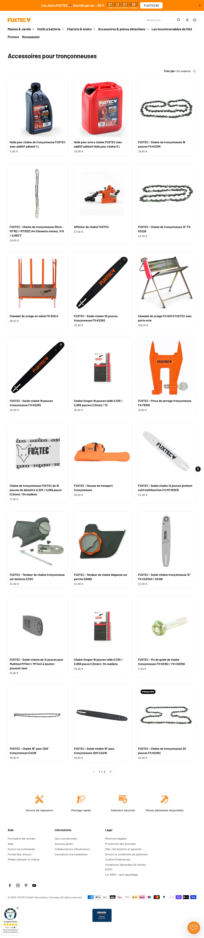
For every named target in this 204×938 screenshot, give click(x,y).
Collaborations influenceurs (72, 849)
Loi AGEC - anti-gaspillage (121, 874)
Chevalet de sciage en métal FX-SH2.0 (34, 316)
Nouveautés (31, 37)
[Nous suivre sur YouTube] (34, 885)
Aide (10, 843)
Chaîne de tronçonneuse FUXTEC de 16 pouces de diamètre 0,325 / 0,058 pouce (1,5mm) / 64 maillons (36, 490)
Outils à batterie (48, 29)
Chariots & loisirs (79, 29)
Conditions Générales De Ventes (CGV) (125, 867)
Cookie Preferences (117, 859)
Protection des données (120, 843)
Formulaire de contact (22, 838)
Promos (13, 37)
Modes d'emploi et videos (24, 859)
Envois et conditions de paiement (126, 854)
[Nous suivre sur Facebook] (10, 885)
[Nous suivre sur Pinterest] (26, 885)
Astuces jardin (64, 843)
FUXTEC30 (151, 5)
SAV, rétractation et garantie (123, 849)
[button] (198, 469)
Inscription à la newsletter (71, 854)
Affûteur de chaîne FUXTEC (91, 227)
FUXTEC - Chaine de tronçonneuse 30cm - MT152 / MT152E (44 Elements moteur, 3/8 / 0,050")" (37, 231)
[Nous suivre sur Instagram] (18, 885)
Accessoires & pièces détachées (121, 29)
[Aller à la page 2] (110, 771)
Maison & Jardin (19, 29)
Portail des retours (20, 854)
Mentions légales (116, 838)
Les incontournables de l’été (172, 29)
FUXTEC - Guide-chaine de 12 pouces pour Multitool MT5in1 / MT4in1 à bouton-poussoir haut (36, 664)
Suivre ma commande (21, 849)
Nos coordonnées (66, 838)
